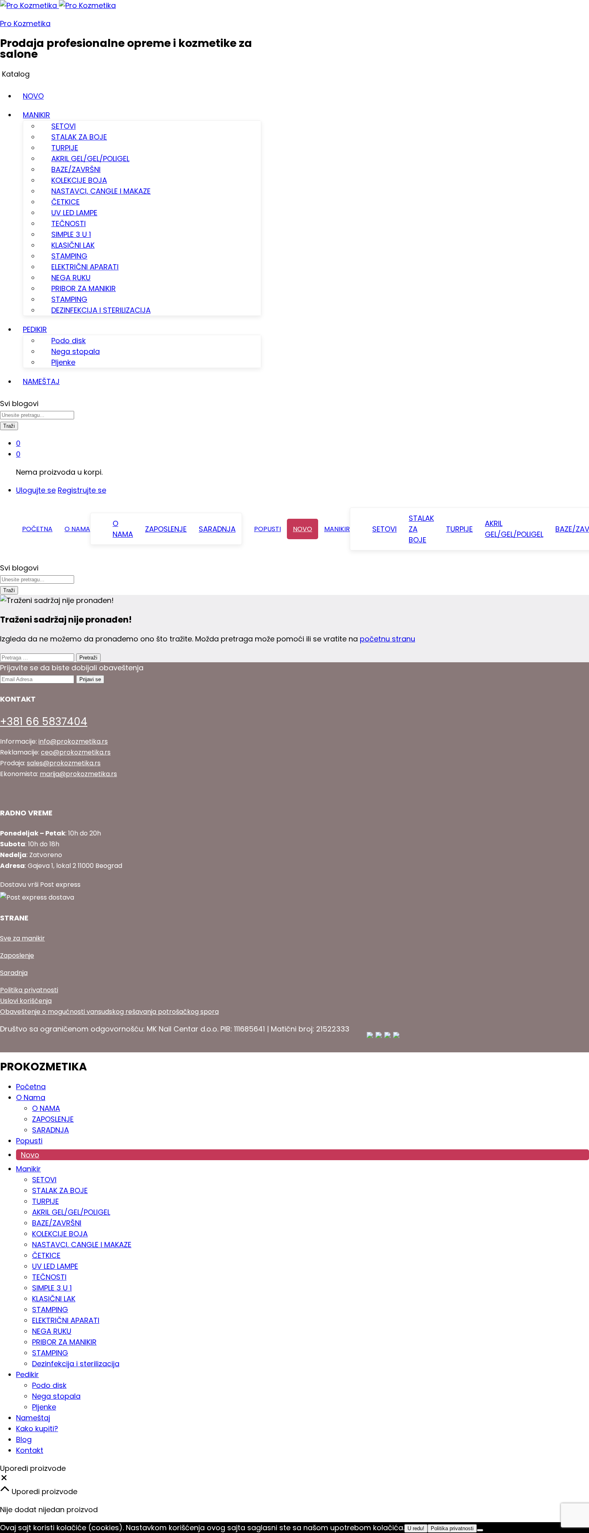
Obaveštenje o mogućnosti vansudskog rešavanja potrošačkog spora (109, 1011)
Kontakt (29, 1450)
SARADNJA (217, 529)
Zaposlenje (17, 955)
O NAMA (123, 528)
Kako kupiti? (37, 1429)
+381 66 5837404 (43, 721)
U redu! (415, 1528)
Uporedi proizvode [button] (43, 1491)
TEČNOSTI (68, 223)
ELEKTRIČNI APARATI (85, 267)
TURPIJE (64, 148)
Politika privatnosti (29, 990)
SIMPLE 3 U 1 (71, 234)
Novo (302, 529)
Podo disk (68, 341)
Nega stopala (75, 351)
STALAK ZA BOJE (79, 137)
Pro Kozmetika (25, 23)
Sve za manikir (22, 938)
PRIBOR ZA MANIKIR (83, 288)
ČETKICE (65, 202)
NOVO (33, 96)
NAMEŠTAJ (41, 381)
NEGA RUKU (71, 278)
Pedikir (27, 1374)
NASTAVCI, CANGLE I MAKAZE (101, 191)
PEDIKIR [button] (35, 329)
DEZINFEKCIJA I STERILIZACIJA (101, 310)
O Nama (30, 1097)
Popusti (267, 529)
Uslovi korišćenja (26, 1000)
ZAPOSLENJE (166, 529)
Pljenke (63, 362)
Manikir (28, 1169)
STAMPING (69, 256)
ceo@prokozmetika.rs (76, 752)
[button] (4, 1479)
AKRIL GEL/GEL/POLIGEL (90, 159)
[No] (480, 1530)
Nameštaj (33, 1418)
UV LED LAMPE (74, 213)
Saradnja (14, 972)
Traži (9, 426)
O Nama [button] (77, 529)
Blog (24, 1439)
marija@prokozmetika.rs (78, 774)
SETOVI (63, 126)
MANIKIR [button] (36, 115)
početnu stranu (387, 639)
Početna (37, 529)
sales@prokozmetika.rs (64, 763)
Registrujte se (82, 490)
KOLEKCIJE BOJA (79, 180)
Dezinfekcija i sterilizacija (75, 1364)
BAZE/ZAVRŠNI (76, 169)
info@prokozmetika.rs (73, 741)
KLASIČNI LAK (73, 245)
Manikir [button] (337, 529)
